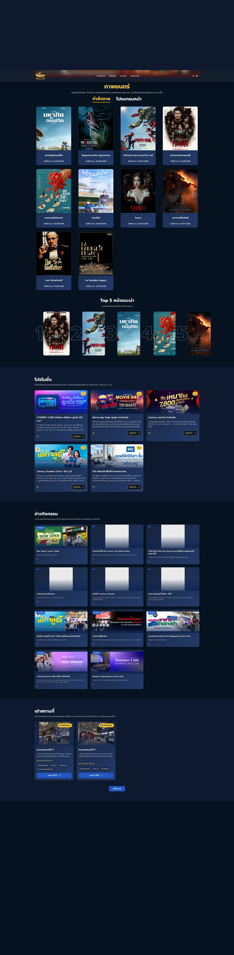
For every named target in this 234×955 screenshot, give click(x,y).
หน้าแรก (122, 897)
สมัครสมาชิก (167, 901)
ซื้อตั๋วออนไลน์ (167, 897)
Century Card (168, 906)
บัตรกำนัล (166, 911)
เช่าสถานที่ (134, 5)
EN (197, 6)
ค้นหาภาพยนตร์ (119, 950)
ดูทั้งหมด (117, 718)
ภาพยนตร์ (100, 5)
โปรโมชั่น (112, 5)
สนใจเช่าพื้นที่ (52, 705)
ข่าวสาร (123, 5)
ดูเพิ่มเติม (77, 366)
